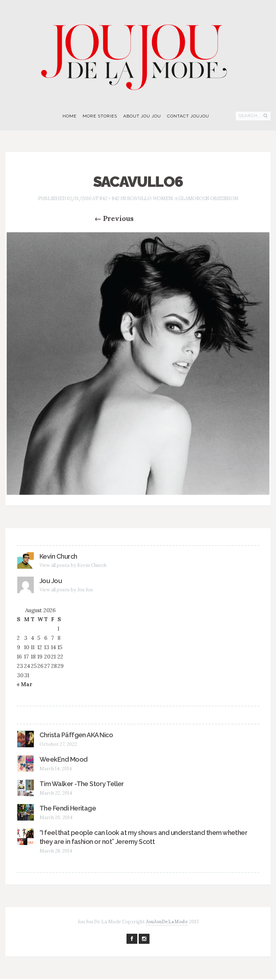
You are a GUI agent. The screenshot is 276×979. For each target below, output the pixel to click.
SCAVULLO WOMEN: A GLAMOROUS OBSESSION (182, 198)
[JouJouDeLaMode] (138, 52)
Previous (114, 218)
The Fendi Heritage (68, 808)
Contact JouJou (188, 116)
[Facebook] (131, 939)
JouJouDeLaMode (167, 922)
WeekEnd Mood (64, 759)
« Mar (24, 684)
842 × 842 (109, 198)
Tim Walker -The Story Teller (82, 784)
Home (70, 116)
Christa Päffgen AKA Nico (76, 735)
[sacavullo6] (138, 363)
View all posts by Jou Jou (66, 590)
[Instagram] (144, 939)
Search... (250, 115)
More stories (100, 116)
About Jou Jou (142, 116)
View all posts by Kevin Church (73, 565)
